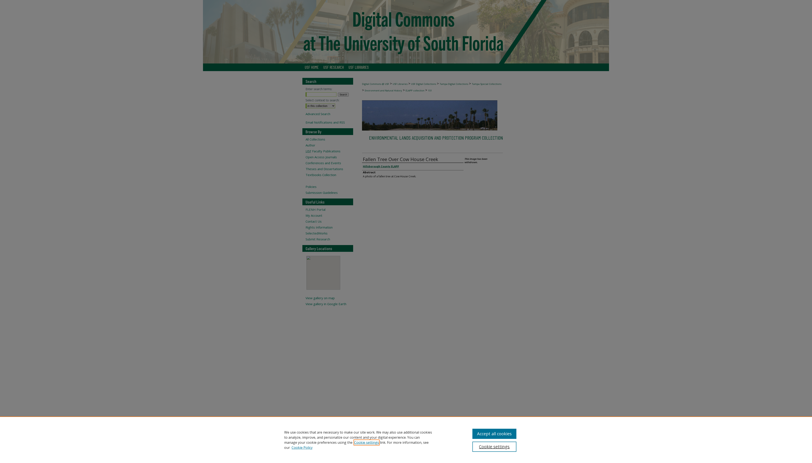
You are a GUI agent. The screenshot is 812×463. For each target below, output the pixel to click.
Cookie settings (366, 442)
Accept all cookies (494, 434)
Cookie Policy (302, 447)
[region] (406, 439)
